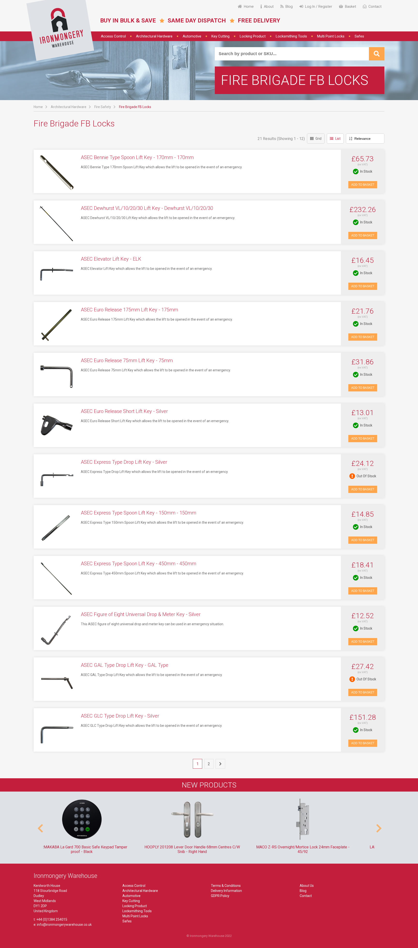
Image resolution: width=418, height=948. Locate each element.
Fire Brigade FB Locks (135, 107)
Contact (306, 896)
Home (38, 107)
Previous (39, 825)
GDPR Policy (220, 896)
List (338, 138)
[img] (60, 30)
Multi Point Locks (330, 36)
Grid (318, 138)
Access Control (113, 36)
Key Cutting (220, 36)
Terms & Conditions (226, 886)
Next (378, 825)
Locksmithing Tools (291, 36)
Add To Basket (362, 184)
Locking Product (253, 36)
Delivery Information (226, 891)
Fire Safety (102, 107)
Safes (359, 36)
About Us (307, 886)
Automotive (192, 36)
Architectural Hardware (154, 36)
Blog (303, 891)
